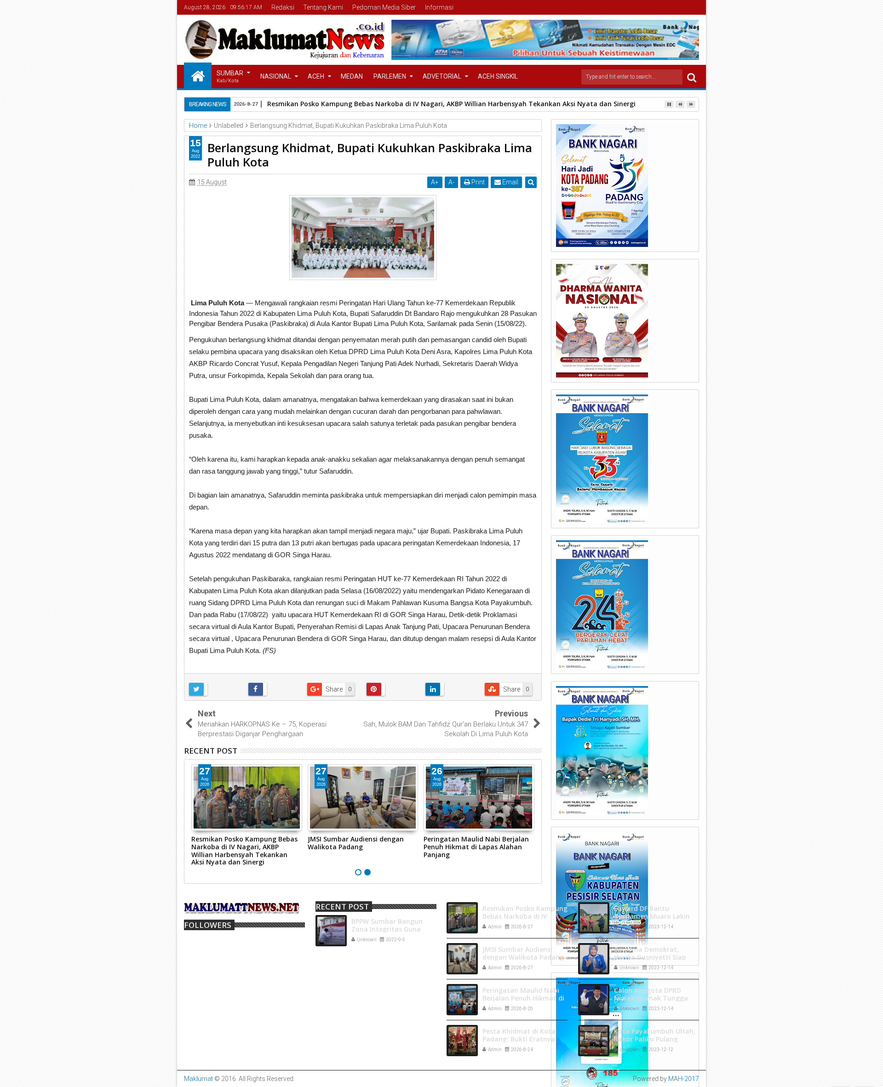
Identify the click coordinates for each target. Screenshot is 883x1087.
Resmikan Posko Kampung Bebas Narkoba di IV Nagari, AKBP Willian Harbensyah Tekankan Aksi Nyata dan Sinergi (244, 850)
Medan (352, 76)
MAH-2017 (683, 1078)
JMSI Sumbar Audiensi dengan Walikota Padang (356, 843)
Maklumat (198, 1078)
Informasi (439, 7)
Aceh (316, 76)
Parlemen (389, 76)
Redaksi (282, 7)
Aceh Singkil (498, 76)
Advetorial (442, 76)
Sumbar (230, 76)
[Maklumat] (198, 75)
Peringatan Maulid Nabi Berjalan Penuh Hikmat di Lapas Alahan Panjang (476, 847)
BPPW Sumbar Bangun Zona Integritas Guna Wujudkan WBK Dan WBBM (393, 929)
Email (509, 182)
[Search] (691, 77)
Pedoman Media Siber (384, 7)
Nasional (275, 76)
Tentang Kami (323, 7)
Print (477, 182)
